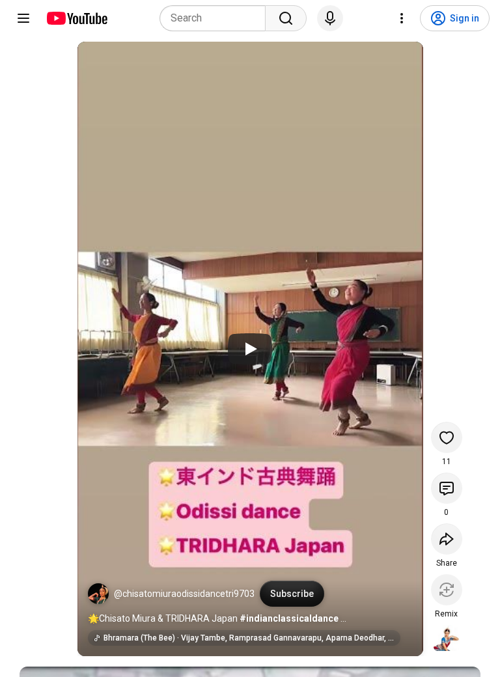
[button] (98, 593)
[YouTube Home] (76, 18)
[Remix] (446, 589)
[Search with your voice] (330, 18)
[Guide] (23, 18)
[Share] (446, 539)
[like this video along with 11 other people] (446, 437)
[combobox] (216, 18)
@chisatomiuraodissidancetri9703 (184, 593)
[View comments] (446, 488)
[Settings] (402, 18)
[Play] (250, 349)
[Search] (286, 18)
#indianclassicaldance (289, 618)
